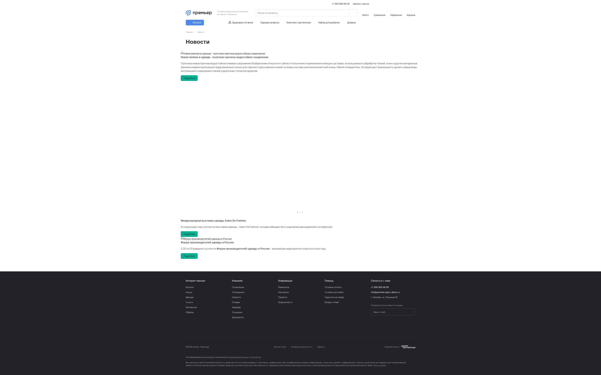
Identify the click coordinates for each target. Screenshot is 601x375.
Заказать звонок (361, 4)
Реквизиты (283, 287)
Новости (236, 297)
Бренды (189, 297)
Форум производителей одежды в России (207, 242)
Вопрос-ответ (332, 302)
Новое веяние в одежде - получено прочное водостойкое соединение (224, 57)
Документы (238, 317)
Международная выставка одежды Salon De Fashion (213, 220)
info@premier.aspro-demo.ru (385, 292)
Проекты (282, 297)
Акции (189, 292)
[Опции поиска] (339, 13)
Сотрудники (238, 292)
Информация (285, 280)
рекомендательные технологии (245, 357)
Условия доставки (334, 292)
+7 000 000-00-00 (341, 4)
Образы (190, 312)
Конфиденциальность (301, 346)
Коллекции (191, 307)
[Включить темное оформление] (414, 4)
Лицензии (237, 312)
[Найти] (353, 13)
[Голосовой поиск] (346, 13)
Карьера (236, 307)
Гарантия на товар (334, 297)
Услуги (189, 302)
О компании (238, 287)
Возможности (285, 302)
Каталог (190, 287)
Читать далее (379, 365)
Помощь (329, 280)
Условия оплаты (333, 287)
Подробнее (189, 78)
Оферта (321, 346)
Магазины (283, 292)
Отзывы (236, 302)
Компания (237, 280)
